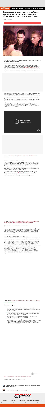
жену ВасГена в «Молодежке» (22, 172)
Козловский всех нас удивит (30, 67)
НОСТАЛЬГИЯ (34, 8)
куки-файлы (22, 400)
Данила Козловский (10, 376)
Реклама (13, 400)
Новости (15, 8)
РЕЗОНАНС (27, 8)
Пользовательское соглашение (34, 400)
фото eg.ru (29, 376)
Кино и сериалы (18, 376)
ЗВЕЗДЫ (21, 8)
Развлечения (23, 376)
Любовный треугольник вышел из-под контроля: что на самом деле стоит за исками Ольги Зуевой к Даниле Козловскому (23, 389)
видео (5, 376)
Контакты (5, 400)
